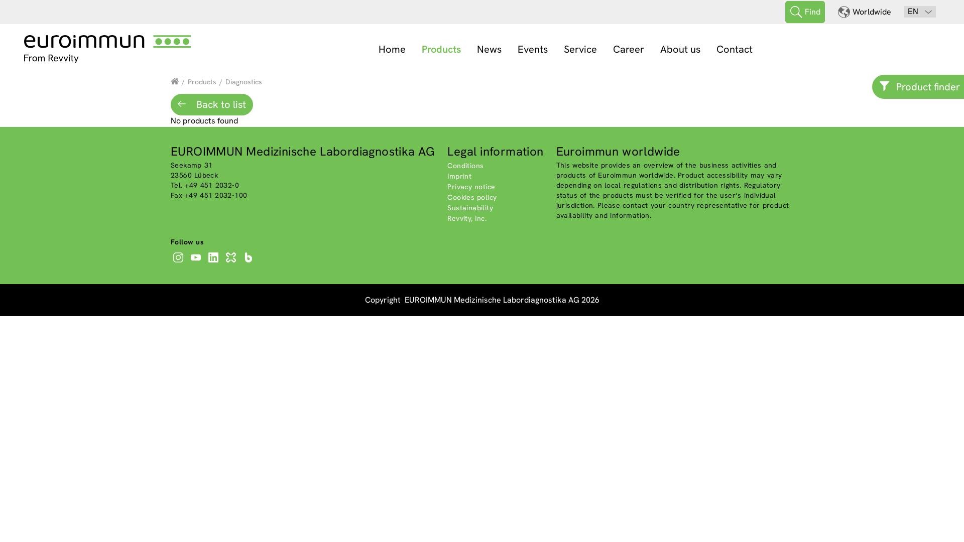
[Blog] (250, 262)
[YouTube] (197, 262)
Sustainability (470, 207)
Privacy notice (471, 186)
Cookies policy (472, 197)
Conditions (465, 165)
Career (628, 49)
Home (392, 49)
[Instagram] (179, 262)
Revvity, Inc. (467, 218)
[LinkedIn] (214, 262)
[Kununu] (232, 262)
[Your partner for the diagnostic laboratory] (175, 81)
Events (533, 49)
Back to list (220, 104)
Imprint (459, 176)
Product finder (928, 86)
